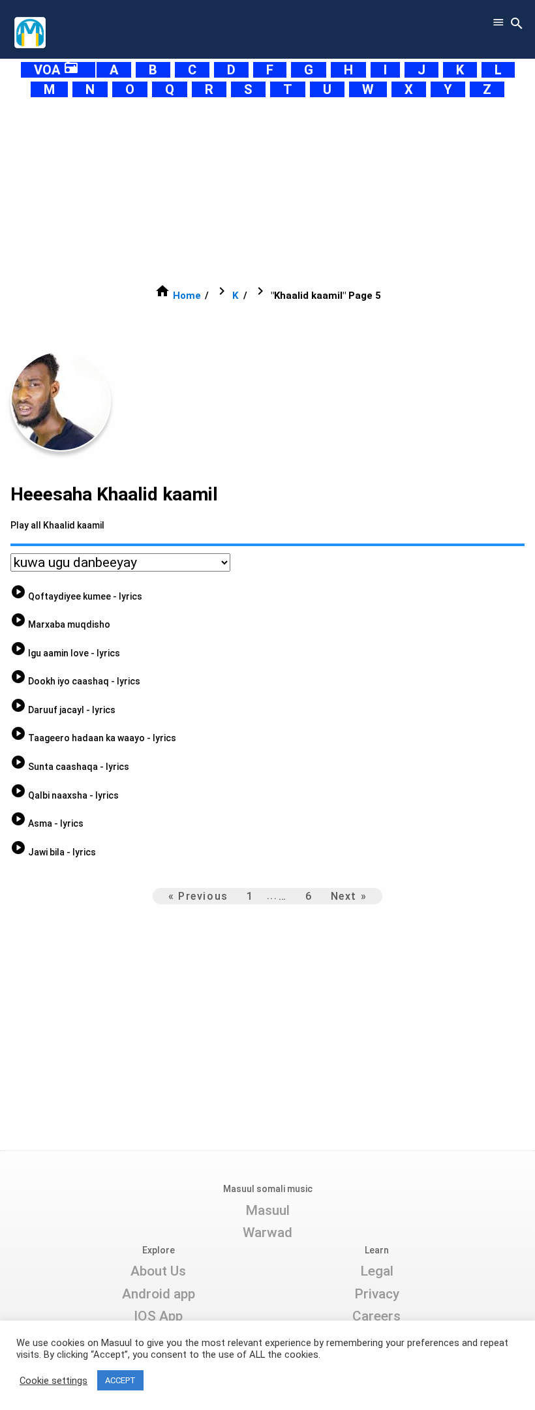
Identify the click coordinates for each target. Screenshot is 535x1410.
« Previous (198, 896)
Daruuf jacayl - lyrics (62, 710)
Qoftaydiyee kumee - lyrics (76, 596)
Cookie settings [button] (53, 1381)
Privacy (376, 1294)
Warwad (267, 1232)
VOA (56, 70)
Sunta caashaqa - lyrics (69, 766)
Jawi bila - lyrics (53, 852)
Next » (349, 896)
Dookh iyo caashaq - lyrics (75, 681)
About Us (158, 1271)
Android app (158, 1294)
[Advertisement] (267, 190)
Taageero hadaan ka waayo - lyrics (93, 738)
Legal (376, 1271)
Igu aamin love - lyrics (65, 653)
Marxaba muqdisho (60, 624)
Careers (376, 1316)
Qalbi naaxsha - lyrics (64, 795)
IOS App (158, 1316)
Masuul (267, 1210)
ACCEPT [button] (120, 1380)
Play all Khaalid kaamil (57, 525)
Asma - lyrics (47, 823)
